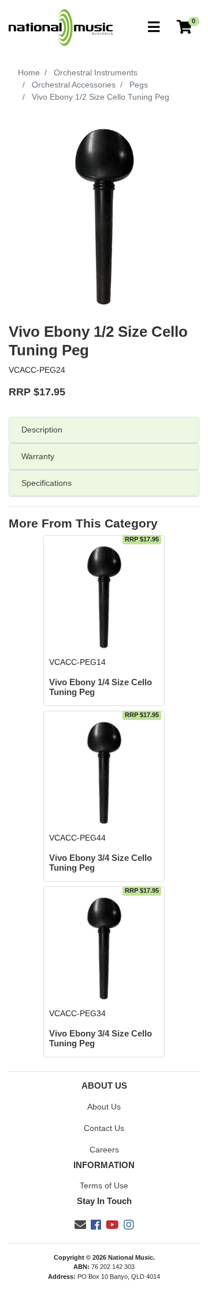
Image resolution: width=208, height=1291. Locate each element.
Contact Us (104, 1128)
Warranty (37, 456)
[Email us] (80, 1225)
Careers (104, 1149)
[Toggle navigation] (153, 27)
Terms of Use (104, 1185)
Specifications (46, 483)
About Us (104, 1106)
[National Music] (61, 26)
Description (41, 429)
